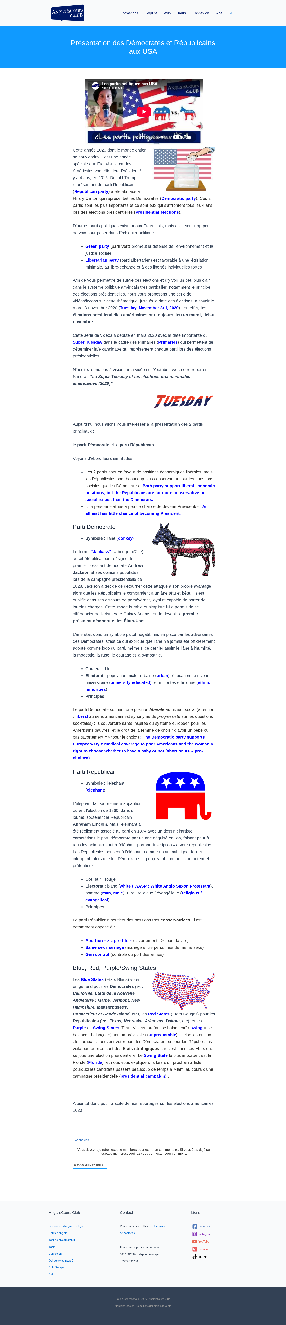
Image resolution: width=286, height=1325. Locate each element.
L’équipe (151, 13)
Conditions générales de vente (153, 1305)
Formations (129, 13)
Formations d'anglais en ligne (66, 1226)
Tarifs (181, 13)
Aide (218, 13)
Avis (167, 13)
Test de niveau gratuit (62, 1239)
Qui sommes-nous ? (61, 1260)
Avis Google (56, 1267)
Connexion (200, 13)
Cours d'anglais (58, 1233)
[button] (231, 13)
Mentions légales (124, 1305)
